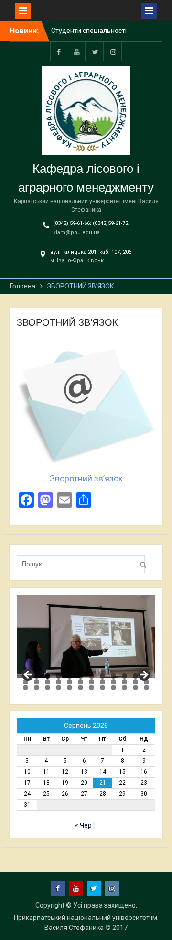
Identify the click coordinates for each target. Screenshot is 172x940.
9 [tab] (113, 676)
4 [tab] (58, 676)
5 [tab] (69, 676)
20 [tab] (102, 681)
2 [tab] (36, 676)
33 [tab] (113, 687)
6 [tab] (80, 676)
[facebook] (59, 51)
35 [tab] (135, 687)
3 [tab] (47, 676)
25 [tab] (25, 687)
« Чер (83, 825)
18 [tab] (80, 681)
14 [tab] (36, 681)
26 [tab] (36, 687)
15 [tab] (47, 681)
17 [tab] (69, 681)
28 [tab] (58, 687)
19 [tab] (91, 681)
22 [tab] (124, 681)
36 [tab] (146, 687)
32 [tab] (102, 687)
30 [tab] (80, 687)
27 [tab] (47, 687)
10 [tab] (124, 676)
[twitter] (95, 51)
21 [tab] (113, 681)
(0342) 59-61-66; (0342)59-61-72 (90, 223)
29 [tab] (69, 687)
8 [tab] (102, 676)
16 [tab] (58, 681)
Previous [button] (29, 675)
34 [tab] (124, 687)
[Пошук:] (83, 564)
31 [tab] (91, 687)
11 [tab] (135, 676)
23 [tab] (135, 681)
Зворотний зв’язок (86, 478)
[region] (86, 636)
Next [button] (143, 675)
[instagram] (113, 51)
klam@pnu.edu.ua (76, 232)
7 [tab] (91, 676)
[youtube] (77, 51)
